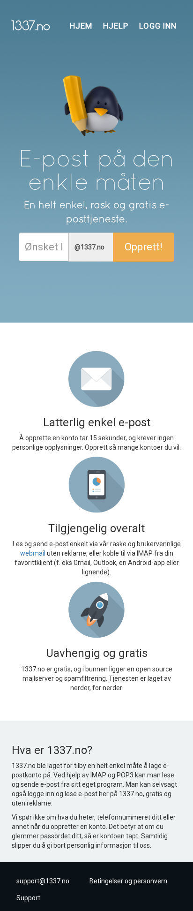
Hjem (81, 25)
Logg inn (158, 25)
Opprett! (144, 247)
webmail (32, 553)
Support (28, 898)
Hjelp (115, 25)
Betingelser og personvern (128, 881)
